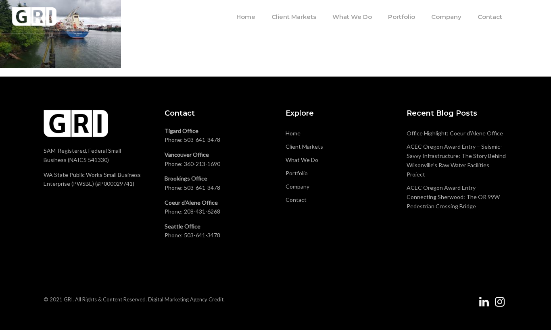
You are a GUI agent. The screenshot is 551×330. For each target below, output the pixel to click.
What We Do (352, 17)
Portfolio (401, 17)
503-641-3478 (202, 139)
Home (245, 17)
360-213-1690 (202, 163)
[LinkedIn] (484, 305)
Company (446, 17)
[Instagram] (500, 305)
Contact (490, 17)
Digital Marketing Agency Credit (185, 299)
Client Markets (293, 17)
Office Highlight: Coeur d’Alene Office (455, 133)
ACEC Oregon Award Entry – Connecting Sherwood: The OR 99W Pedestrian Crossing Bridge (453, 197)
